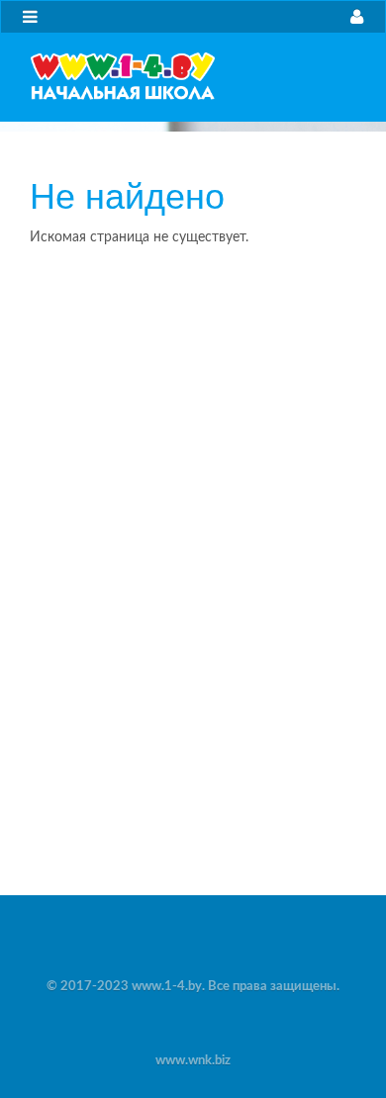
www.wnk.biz (193, 1060)
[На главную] (123, 76)
